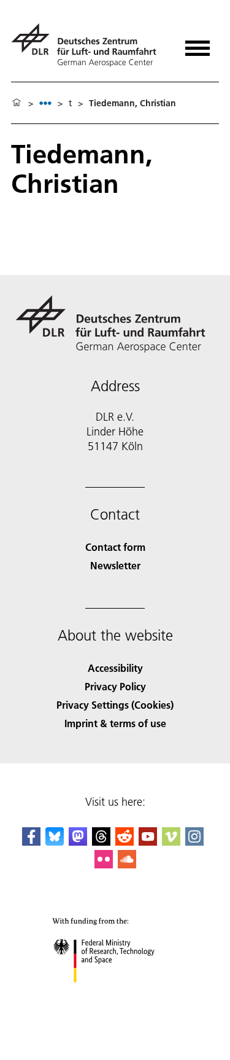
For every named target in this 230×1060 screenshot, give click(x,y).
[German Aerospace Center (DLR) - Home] (88, 45)
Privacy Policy (115, 686)
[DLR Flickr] (103, 864)
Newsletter (115, 565)
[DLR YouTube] (148, 842)
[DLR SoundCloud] (127, 864)
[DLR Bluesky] (54, 842)
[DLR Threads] (101, 842)
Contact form (115, 546)
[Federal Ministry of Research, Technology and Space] (115, 995)
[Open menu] (197, 44)
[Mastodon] (78, 842)
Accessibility (115, 667)
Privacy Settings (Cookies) (115, 704)
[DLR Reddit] (124, 842)
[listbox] (45, 103)
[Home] (16, 103)
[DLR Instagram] (194, 842)
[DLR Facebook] (31, 842)
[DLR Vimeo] (171, 842)
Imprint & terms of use (115, 723)
